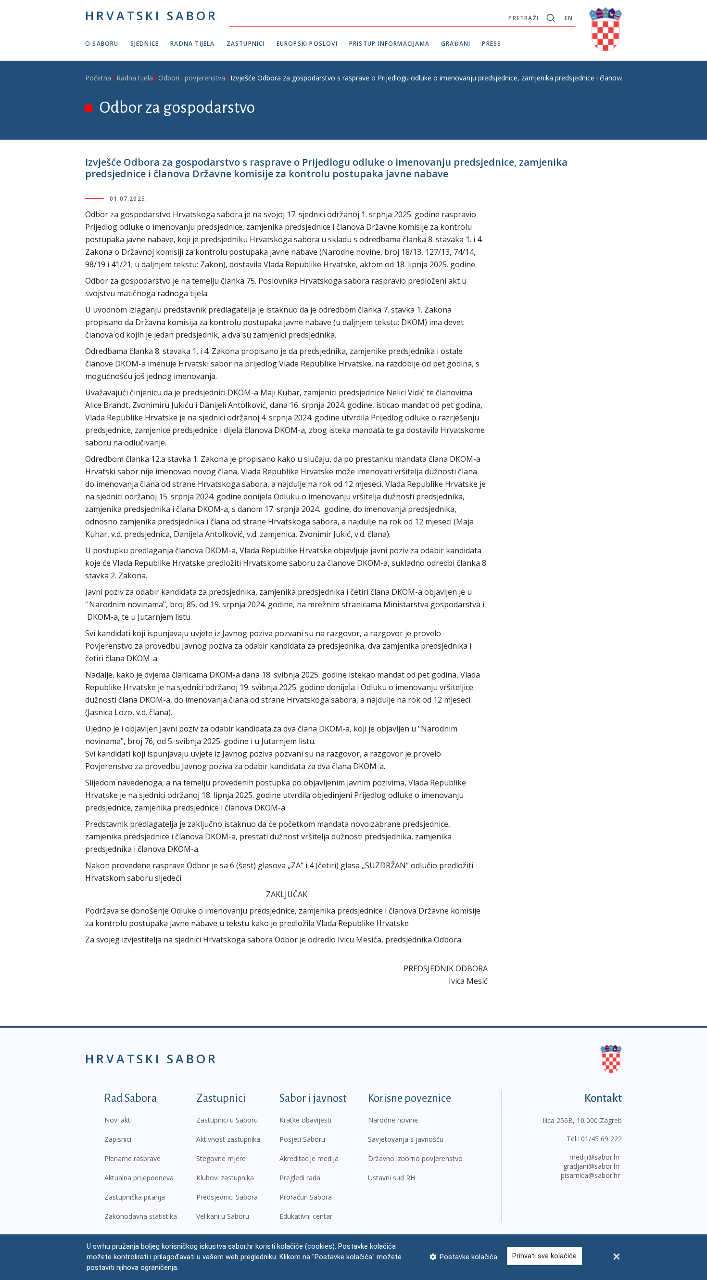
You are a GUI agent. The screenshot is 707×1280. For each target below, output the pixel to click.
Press (491, 43)
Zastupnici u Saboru (227, 1119)
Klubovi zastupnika (225, 1177)
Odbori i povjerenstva (191, 77)
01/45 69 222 (601, 1138)
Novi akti (118, 1119)
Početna (98, 77)
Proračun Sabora (305, 1197)
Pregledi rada (299, 1177)
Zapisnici (117, 1139)
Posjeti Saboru (302, 1139)
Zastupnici (246, 43)
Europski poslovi (307, 43)
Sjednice (144, 43)
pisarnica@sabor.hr (590, 1175)
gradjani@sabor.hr (591, 1166)
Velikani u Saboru (222, 1216)
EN (569, 18)
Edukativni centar (305, 1216)
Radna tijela (192, 43)
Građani (455, 43)
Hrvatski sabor (151, 15)
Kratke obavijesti (305, 1119)
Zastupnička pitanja (134, 1197)
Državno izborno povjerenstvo (415, 1158)
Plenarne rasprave (132, 1158)
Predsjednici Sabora (227, 1197)
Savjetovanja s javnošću (405, 1139)
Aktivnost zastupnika (228, 1139)
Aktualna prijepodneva (139, 1177)
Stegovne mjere (221, 1158)
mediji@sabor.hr (594, 1157)
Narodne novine (393, 1119)
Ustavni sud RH (391, 1177)
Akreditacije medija (309, 1158)
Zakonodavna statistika (140, 1216)
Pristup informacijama (389, 43)
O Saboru (102, 43)
